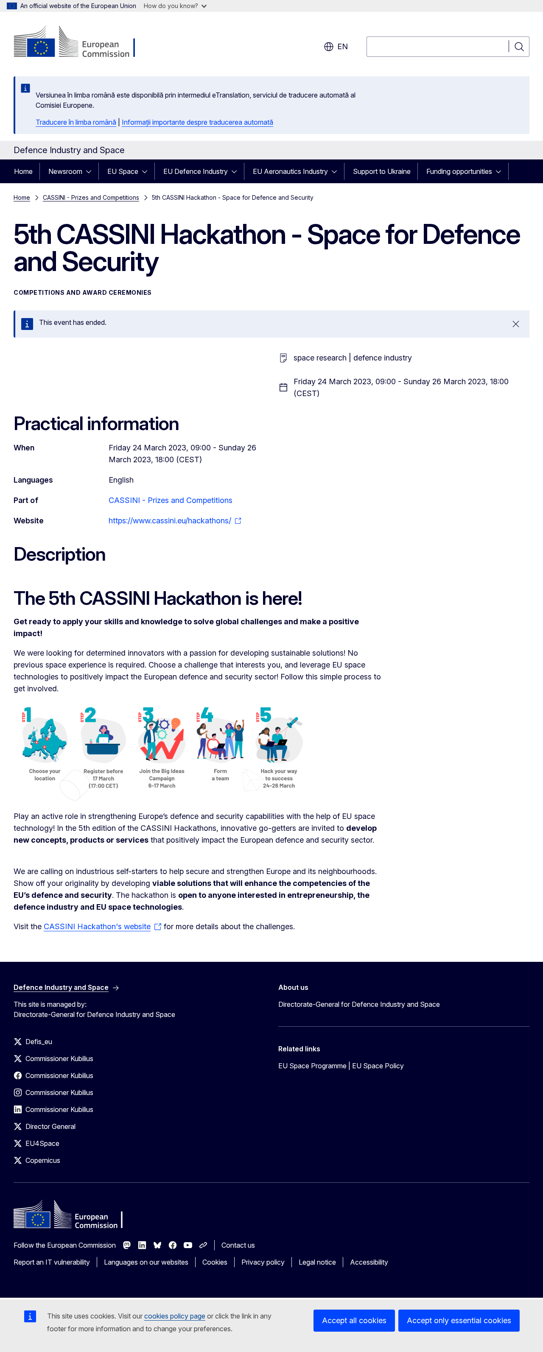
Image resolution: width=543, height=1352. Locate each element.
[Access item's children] (91, 171)
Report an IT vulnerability (52, 1262)
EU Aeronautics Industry (290, 171)
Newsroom (65, 171)
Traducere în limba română (76, 122)
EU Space (122, 171)
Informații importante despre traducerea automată (197, 122)
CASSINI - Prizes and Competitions (91, 197)
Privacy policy (263, 1262)
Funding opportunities (459, 171)
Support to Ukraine (382, 171)
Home (23, 171)
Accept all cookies (354, 1320)
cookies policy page (174, 1316)
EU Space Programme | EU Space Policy (341, 1065)
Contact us (238, 1245)
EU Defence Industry (195, 171)
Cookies (214, 1262)
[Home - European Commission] (82, 42)
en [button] (342, 46)
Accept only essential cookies (459, 1320)
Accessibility (369, 1262)
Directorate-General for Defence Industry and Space (359, 1004)
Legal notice (317, 1262)
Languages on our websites (146, 1262)
